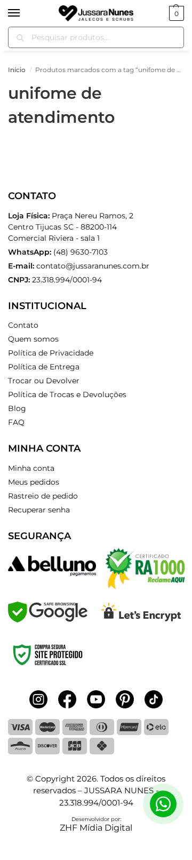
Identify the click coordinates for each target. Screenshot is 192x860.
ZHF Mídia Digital (96, 828)
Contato (23, 325)
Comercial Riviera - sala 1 (70, 227)
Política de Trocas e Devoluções (67, 394)
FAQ (16, 422)
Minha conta (31, 468)
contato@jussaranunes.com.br (92, 266)
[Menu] (24, 13)
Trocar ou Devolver (43, 380)
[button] (175, 13)
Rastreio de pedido (43, 496)
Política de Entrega (43, 367)
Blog (17, 408)
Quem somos (33, 339)
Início (17, 70)
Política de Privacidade (50, 353)
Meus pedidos (33, 482)
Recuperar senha (39, 510)
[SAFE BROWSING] (47, 619)
